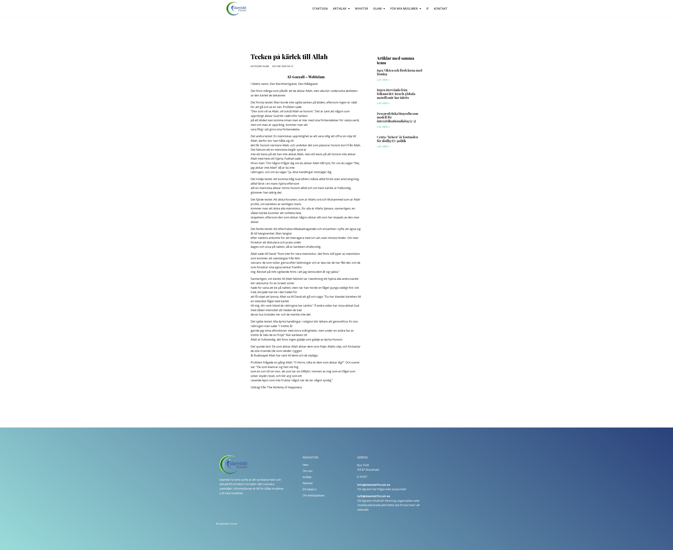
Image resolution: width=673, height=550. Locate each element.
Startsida (320, 8)
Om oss (307, 471)
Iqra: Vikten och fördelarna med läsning (399, 72)
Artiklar (339, 8)
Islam (377, 8)
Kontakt (440, 8)
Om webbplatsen (314, 495)
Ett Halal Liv (310, 489)
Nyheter (361, 8)
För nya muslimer (404, 8)
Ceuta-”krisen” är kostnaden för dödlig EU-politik (397, 139)
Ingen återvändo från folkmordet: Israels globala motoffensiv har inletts (396, 94)
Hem (305, 465)
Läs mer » (383, 79)
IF (427, 8)
